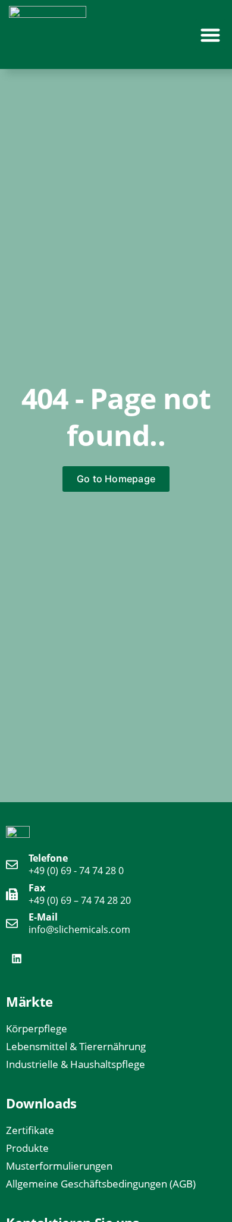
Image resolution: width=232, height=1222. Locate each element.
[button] (211, 35)
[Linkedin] (16, 958)
